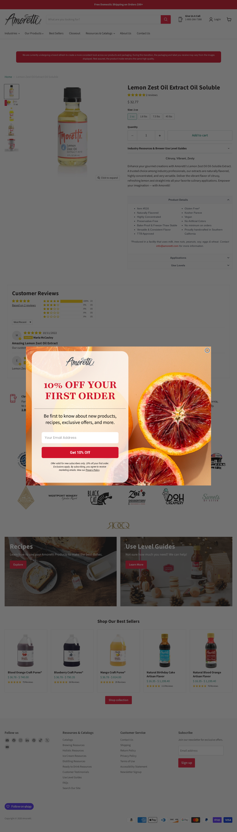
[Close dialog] (207, 350)
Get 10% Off (80, 452)
